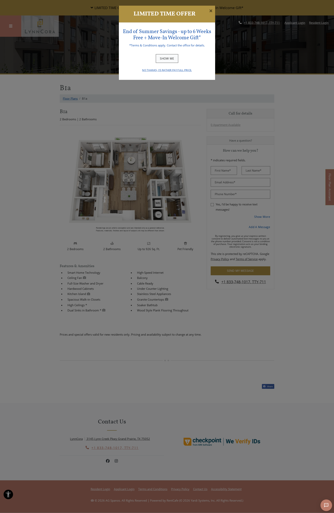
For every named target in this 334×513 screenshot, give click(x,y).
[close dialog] (210, 11)
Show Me (167, 58)
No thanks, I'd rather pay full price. (167, 70)
